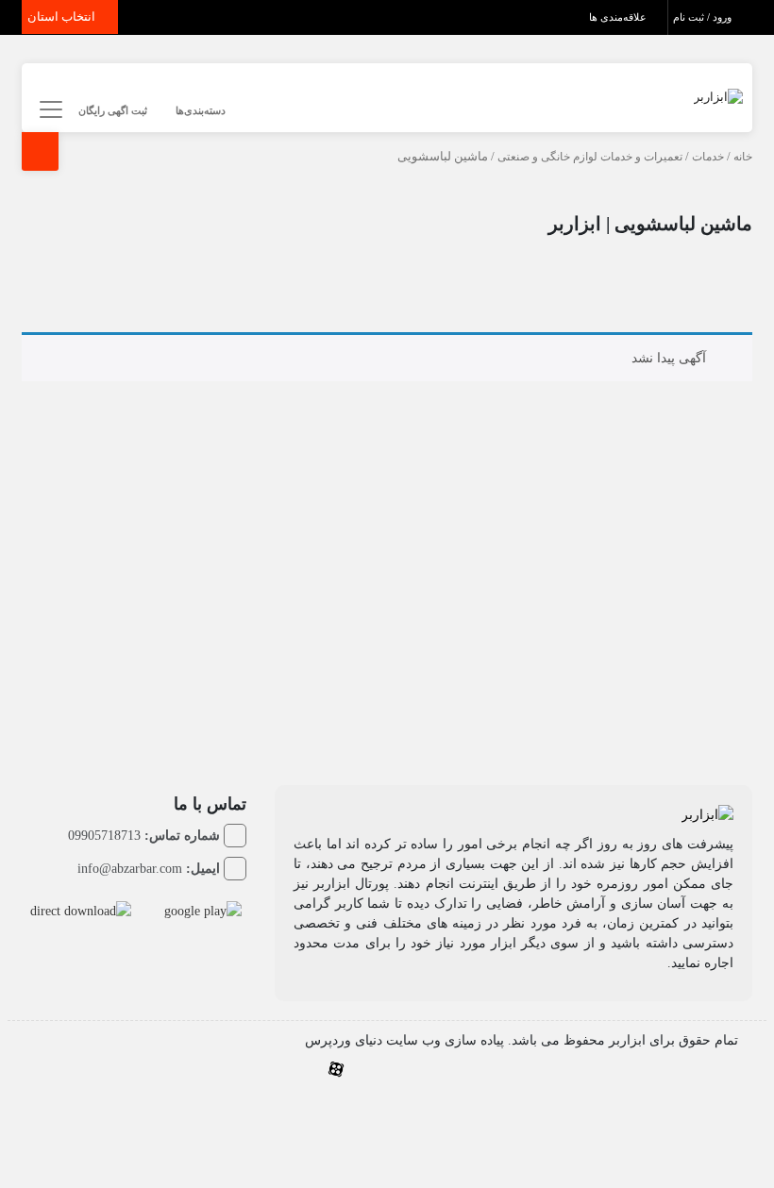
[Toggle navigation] (47, 109)
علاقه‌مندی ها (619, 17)
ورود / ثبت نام (703, 17)
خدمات (708, 156)
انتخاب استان (62, 16)
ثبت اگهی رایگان (112, 110)
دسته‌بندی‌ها (201, 110)
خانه (742, 156)
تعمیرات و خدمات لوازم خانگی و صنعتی (589, 156)
